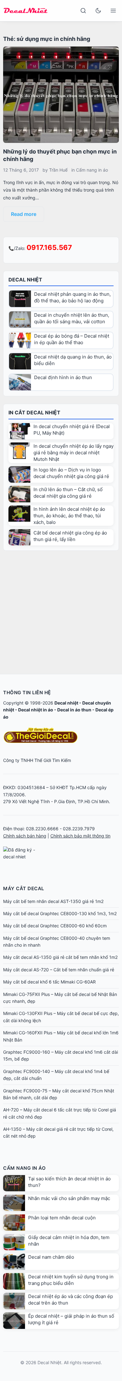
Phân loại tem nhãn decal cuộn (62, 1218)
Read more (23, 214)
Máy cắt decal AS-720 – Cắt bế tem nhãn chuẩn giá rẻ (58, 969)
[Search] (83, 10)
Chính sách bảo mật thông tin (80, 835)
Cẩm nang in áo (92, 170)
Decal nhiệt (66, 702)
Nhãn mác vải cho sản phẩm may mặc (69, 1198)
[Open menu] (113, 10)
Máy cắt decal (23, 888)
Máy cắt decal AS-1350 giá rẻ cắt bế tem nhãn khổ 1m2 (60, 957)
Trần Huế (58, 170)
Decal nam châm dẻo (51, 1257)
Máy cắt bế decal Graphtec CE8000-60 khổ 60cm (55, 925)
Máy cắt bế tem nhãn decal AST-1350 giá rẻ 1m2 (53, 901)
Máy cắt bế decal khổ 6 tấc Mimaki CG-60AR (49, 981)
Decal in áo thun (74, 709)
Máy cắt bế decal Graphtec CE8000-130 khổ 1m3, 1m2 (60, 913)
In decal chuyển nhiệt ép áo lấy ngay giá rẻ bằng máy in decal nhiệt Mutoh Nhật (73, 452)
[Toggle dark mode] (98, 10)
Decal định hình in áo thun (63, 377)
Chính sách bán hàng (24, 835)
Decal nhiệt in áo (35, 709)
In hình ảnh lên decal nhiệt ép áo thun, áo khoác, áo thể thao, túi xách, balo (69, 515)
